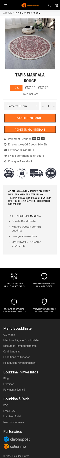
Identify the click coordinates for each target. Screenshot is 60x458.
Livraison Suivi (12, 416)
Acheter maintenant (30, 129)
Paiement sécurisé (14, 389)
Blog (6, 378)
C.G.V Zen (9, 334)
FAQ (5, 405)
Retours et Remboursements (19, 345)
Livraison (8, 384)
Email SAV (9, 411)
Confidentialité (11, 351)
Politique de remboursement (19, 362)
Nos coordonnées (13, 422)
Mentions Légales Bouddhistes (21, 340)
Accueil (7, 13)
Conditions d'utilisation (16, 357)
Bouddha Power (20, 456)
